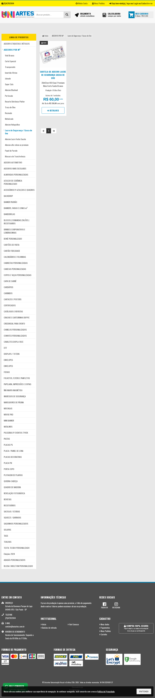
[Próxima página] (54, 130)
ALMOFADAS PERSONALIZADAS (16, 174)
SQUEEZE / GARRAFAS (12, 517)
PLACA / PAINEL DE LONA (13, 450)
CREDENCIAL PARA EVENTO (14, 323)
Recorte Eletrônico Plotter (15, 101)
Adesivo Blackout (11, 90)
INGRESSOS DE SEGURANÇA (15, 396)
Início (46, 36)
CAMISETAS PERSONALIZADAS (16, 262)
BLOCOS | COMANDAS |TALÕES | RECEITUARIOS (16, 222)
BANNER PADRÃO (10, 202)
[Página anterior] (43, 130)
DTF (5, 347)
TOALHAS (7, 541)
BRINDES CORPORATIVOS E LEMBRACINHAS (14, 231)
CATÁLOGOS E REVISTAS (13, 311)
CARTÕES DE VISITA (11, 244)
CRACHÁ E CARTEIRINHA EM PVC (17, 317)
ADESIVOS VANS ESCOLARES (15, 168)
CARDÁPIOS (8, 287)
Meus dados (104, 624)
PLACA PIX (8, 462)
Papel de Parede (11, 150)
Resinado (8, 113)
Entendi (143, 691)
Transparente (10, 66)
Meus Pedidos (99, 3)
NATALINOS (8, 426)
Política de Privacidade (106, 691)
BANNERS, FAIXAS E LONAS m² (16, 208)
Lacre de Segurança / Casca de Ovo (18, 132)
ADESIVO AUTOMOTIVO (13, 162)
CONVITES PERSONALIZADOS (15, 335)
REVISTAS (7, 499)
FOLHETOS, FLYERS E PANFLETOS (17, 378)
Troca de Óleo (10, 107)
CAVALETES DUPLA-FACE (13, 341)
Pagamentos (105, 627)
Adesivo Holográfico (12, 124)
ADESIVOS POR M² (12, 49)
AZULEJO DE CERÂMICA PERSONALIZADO (13, 182)
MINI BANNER (9, 420)
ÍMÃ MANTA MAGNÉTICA (13, 390)
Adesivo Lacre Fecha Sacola (15, 139)
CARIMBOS (8, 293)
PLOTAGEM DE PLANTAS (13, 475)
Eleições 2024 (9, 553)
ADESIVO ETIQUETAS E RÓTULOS (17, 43)
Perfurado (9, 95)
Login (136, 3)
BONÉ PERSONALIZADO (13, 238)
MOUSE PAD (8, 414)
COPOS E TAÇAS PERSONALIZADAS (17, 275)
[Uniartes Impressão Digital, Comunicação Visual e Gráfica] (18, 21)
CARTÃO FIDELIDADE (12, 250)
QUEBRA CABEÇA (11, 481)
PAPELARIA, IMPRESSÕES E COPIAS (17, 384)
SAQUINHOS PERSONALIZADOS (16, 523)
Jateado (8, 78)
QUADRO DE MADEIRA (12, 487)
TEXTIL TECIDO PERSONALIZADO (17, 547)
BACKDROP (8, 195)
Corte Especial (10, 61)
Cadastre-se (146, 3)
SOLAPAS (7, 529)
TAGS (6, 535)
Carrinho (103, 634)
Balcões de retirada (49, 627)
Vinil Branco (9, 55)
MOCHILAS (8, 408)
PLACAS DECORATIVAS (13, 456)
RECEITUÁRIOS (9, 505)
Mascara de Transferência (15, 156)
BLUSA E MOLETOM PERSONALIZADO (18, 566)
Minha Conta (82, 3)
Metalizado (9, 118)
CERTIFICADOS (10, 305)
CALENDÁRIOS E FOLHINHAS (15, 256)
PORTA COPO (9, 469)
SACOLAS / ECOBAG (12, 511)
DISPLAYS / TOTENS (12, 353)
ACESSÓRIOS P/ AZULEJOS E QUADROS (19, 189)
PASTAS (7, 438)
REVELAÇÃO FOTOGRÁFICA (14, 493)
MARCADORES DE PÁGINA (14, 402)
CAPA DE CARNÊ (10, 281)
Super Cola (9, 84)
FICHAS (7, 372)
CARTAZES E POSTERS (12, 299)
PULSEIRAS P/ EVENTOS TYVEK (16, 432)
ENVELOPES (8, 359)
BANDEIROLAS (9, 214)
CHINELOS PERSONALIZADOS (15, 329)
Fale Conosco (74, 624)
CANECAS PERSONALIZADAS (15, 269)
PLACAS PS (8, 444)
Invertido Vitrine (11, 72)
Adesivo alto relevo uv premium (16, 144)
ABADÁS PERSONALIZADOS (14, 559)
